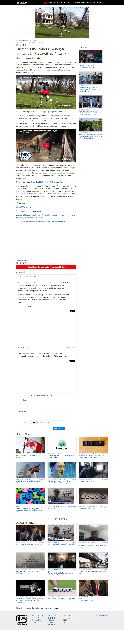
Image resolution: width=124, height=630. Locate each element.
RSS (64, 622)
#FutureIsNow (51, 221)
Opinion (88, 2)
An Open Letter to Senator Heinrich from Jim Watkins (29, 545)
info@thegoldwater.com (71, 618)
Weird (83, 2)
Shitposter (51, 620)
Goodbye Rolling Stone (86, 600)
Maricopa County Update (87, 481)
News (35, 40)
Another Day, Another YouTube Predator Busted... (92, 546)
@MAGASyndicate (23, 207)
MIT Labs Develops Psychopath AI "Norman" (48, 111)
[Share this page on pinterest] (23, 44)
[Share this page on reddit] (25, 44)
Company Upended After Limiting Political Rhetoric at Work (61, 456)
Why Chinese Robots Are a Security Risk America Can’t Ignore (90, 67)
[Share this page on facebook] (19, 44)
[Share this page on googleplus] (21, 44)
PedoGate (59, 2)
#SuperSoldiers (61, 221)
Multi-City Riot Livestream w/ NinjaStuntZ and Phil (93, 572)
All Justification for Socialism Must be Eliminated (28, 482)
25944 (27, 347)
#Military (30, 221)
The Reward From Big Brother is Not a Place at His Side (60, 574)
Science (77, 2)
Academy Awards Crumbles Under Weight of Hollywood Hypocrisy (93, 507)
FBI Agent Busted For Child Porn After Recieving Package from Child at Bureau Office (29, 510)
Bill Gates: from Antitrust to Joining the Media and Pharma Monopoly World (60, 482)
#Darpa (24, 221)
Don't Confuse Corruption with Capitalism (61, 599)
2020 (72, 2)
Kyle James (22, 40)
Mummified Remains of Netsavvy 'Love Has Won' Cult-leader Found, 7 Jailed (92, 456)
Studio (94, 2)
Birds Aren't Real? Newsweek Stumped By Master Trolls (62, 507)
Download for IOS (38, 618)
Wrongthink (51, 624)
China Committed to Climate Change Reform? (28, 572)
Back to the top (101, 616)
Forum (99, 2)
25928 (33, 277)
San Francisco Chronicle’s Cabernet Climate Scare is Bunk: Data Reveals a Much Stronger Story (90, 136)
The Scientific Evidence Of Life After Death (48, 182)
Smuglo (50, 622)
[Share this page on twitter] (17, 44)
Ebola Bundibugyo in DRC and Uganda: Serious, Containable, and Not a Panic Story (90, 89)
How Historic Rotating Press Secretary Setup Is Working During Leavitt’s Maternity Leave (90, 112)
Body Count (51, 2)
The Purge (66, 2)
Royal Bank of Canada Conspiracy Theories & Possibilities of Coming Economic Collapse (30, 600)
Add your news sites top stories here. (51, 608)
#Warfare (43, 221)
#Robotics (36, 221)
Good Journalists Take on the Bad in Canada (28, 456)
